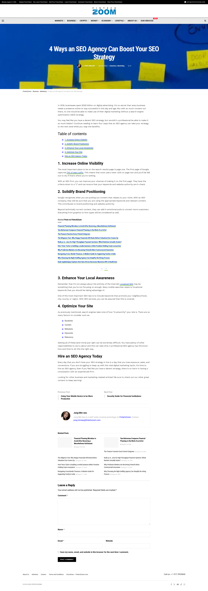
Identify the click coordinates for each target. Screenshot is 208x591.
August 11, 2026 (82, 474)
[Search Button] (205, 21)
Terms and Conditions (56, 574)
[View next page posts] (106, 269)
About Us (26, 574)
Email (61, 541)
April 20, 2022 (102, 66)
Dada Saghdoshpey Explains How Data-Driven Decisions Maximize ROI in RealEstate (87, 262)
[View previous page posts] (102, 269)
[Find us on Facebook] (171, 584)
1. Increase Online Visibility (76, 140)
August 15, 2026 (82, 467)
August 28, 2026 (80, 447)
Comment (63, 495)
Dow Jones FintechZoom (40, 2)
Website (109, 541)
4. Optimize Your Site (73, 152)
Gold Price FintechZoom (56, 2)
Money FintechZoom (100, 2)
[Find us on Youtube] (178, 584)
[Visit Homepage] (104, 11)
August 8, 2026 (115, 474)
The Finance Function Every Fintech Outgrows (74, 234)
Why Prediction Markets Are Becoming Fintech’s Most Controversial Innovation (86, 250)
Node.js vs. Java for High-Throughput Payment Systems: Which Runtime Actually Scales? (90, 242)
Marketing (120, 66)
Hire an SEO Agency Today (76, 156)
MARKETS (59, 20)
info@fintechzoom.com (196, 2)
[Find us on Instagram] (184, 584)
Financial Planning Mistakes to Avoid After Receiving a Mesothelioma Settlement (87, 226)
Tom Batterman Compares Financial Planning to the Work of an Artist (82, 230)
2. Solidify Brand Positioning (77, 144)
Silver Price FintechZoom (114, 2)
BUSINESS (71, 20)
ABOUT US (132, 20)
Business (113, 66)
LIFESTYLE (119, 20)
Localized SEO (126, 284)
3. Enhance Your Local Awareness (79, 148)
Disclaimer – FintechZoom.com (77, 574)
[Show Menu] (3, 21)
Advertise (35, 574)
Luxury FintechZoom (71, 2)
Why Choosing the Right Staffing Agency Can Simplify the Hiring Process (84, 258)
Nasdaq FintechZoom (25, 2)
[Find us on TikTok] (181, 584)
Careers (43, 574)
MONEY (94, 20)
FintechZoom (125, 417)
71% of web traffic (75, 172)
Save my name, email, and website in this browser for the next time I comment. (94, 552)
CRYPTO (83, 20)
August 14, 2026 (127, 467)
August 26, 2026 (126, 444)
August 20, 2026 (141, 451)
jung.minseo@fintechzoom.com (87, 420)
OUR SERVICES (147, 20)
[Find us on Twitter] (174, 584)
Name (61, 529)
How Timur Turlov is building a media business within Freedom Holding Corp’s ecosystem (89, 246)
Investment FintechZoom (85, 2)
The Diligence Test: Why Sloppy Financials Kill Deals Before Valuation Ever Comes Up (88, 238)
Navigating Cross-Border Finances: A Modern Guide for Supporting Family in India (87, 254)
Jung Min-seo (89, 66)
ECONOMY (106, 20)
